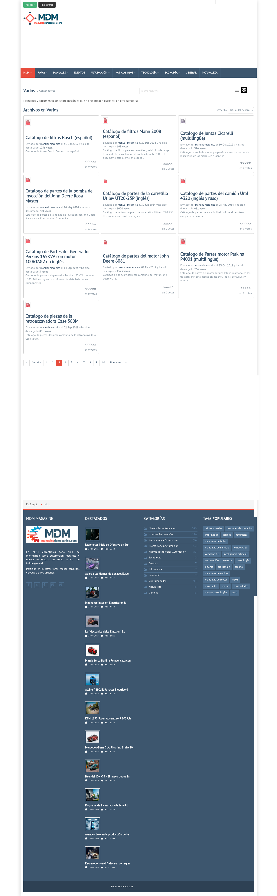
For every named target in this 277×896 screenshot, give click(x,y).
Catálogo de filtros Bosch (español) (58, 138)
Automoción (99, 72)
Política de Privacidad (122, 886)
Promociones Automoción (163, 546)
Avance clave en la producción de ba (107, 834)
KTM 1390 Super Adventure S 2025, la (108, 719)
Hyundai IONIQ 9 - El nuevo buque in (107, 777)
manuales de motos (216, 579)
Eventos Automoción (161, 534)
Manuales (60, 72)
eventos (227, 560)
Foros (41, 72)
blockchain (224, 567)
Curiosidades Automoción (163, 540)
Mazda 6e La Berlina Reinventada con (108, 661)
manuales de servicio (217, 547)
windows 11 (212, 554)
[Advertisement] (178, 38)
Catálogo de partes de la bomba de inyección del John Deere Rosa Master (59, 196)
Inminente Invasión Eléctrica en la (105, 603)
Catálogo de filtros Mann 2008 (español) (132, 134)
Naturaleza (209, 72)
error (234, 592)
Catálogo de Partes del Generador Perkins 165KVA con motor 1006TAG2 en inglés (57, 257)
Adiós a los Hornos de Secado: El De (107, 574)
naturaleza (242, 535)
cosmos (227, 535)
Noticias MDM (125, 72)
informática (211, 535)
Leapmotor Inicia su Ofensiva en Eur (107, 545)
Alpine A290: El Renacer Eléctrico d (106, 690)
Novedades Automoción (162, 528)
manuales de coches (216, 573)
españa (239, 567)
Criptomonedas (157, 581)
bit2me (209, 567)
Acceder (30, 5)
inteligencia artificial (235, 554)
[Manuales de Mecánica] (43, 18)
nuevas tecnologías (216, 592)
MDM (26, 72)
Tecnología (149, 72)
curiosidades (241, 586)
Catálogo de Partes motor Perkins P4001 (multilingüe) (212, 257)
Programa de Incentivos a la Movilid (106, 805)
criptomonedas (213, 528)
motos (225, 586)
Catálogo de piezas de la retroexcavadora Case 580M (52, 319)
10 (103, 362)
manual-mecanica (50, 144)
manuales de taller (215, 541)
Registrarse (47, 5)
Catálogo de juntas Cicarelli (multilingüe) (206, 136)
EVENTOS (79, 72)
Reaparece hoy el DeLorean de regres (108, 863)
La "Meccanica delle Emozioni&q (105, 632)
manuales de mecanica (240, 528)
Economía (171, 72)
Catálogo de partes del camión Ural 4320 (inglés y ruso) (214, 196)
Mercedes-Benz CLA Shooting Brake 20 (109, 748)
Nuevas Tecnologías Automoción (167, 552)
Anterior (36, 362)
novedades (211, 586)
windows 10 (241, 547)
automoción (212, 560)
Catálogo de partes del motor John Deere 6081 (136, 258)
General (191, 72)
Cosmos (153, 563)
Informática (155, 569)
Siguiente (115, 362)
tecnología (243, 560)
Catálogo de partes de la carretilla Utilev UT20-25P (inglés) (135, 196)
